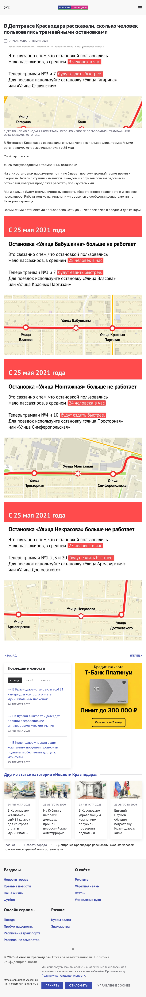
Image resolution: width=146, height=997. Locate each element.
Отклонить (78, 985)
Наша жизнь (13, 893)
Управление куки (88, 900)
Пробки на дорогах (18, 926)
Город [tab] (14, 680)
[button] (140, 7)
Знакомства (60, 926)
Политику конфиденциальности (63, 975)
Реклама (81, 879)
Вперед (134, 655)
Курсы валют (61, 920)
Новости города (16, 879)
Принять (52, 985)
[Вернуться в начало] (73, 7)
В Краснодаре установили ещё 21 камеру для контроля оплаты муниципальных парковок (35, 694)
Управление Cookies (114, 985)
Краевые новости (17, 886)
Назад (12, 655)
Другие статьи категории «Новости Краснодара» (51, 774)
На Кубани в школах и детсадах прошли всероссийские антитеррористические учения (34, 720)
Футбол (9, 900)
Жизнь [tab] (45, 680)
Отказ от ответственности (72, 957)
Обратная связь (87, 886)
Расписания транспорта (22, 933)
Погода (9, 920)
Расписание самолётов (22, 940)
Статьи (80, 893)
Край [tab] (29, 680)
